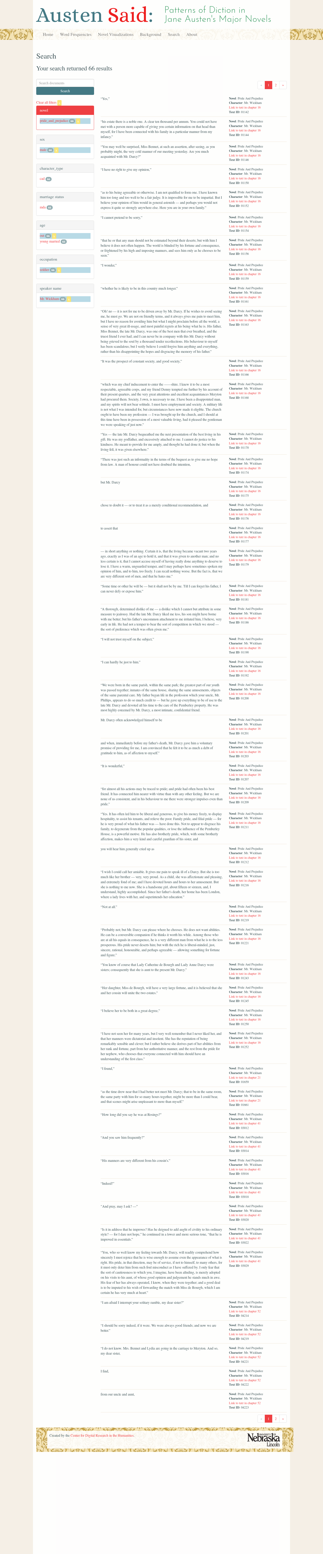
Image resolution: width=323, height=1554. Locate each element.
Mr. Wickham (49, 298)
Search (174, 34)
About (191, 34)
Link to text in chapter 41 (245, 1123)
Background (150, 34)
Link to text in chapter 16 (245, 107)
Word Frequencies (75, 34)
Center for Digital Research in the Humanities (102, 1435)
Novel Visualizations (115, 34)
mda (43, 207)
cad (42, 178)
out (42, 235)
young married (50, 241)
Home (48, 34)
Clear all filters (48, 102)
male (43, 149)
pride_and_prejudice (54, 120)
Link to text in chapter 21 (245, 1077)
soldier (44, 269)
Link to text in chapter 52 (245, 1311)
